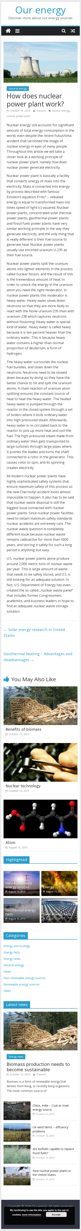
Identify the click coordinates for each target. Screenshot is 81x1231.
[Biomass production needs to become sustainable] (40, 1014)
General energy (18, 88)
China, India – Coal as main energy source (51, 1107)
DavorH (42, 110)
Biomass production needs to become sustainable (38, 1066)
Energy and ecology (17, 946)
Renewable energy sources (22, 984)
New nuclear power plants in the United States (52, 1173)
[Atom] (40, 802)
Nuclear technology (23, 785)
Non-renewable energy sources (25, 978)
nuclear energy (61, 110)
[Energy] (59, 873)
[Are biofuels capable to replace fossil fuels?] (17, 1147)
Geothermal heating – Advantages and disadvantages (38, 656)
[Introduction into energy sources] (22, 873)
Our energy (40, 9)
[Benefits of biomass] (40, 689)
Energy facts (12, 952)
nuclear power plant (18, 116)
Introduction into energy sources (18, 885)
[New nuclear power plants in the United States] (17, 1169)
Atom (10, 842)
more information (31, 1214)
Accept (56, 1214)
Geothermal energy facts (20, 912)
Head (7, 971)
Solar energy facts (57, 914)
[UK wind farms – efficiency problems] (17, 1125)
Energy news (12, 959)
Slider (7, 991)
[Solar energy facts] (59, 900)
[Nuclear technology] (40, 745)
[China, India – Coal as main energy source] (17, 1104)
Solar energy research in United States (34, 632)
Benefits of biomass (23, 729)
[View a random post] (72, 30)
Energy (48, 887)
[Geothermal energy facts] (22, 900)
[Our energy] (8, 30)
